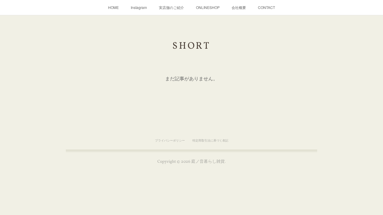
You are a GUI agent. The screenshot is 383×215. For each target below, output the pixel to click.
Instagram (139, 7)
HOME (113, 7)
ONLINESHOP (208, 7)
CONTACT (266, 7)
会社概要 (239, 7)
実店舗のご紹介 (171, 7)
